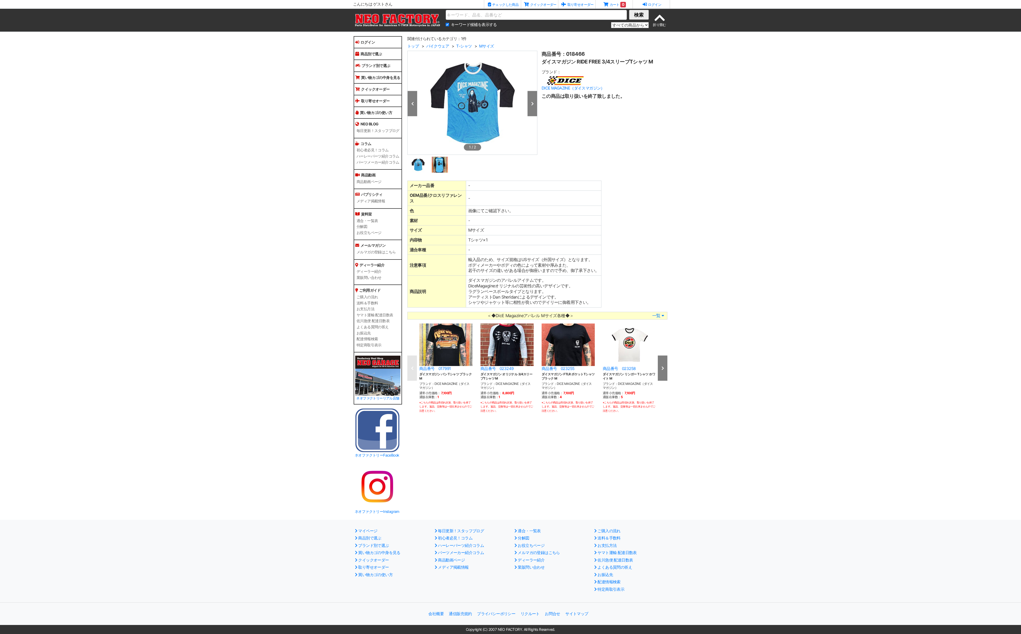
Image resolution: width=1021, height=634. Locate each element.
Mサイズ (486, 46)
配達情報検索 (367, 339)
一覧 (656, 315)
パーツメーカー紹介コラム (378, 162)
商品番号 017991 (435, 368)
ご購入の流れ (367, 297)
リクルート (530, 613)
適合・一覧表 (367, 221)
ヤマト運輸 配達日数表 (375, 315)
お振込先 (364, 333)
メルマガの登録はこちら (376, 252)
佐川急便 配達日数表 (373, 321)
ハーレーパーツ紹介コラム (378, 156)
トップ (413, 46)
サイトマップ (576, 613)
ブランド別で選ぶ (376, 65)
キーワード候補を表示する (474, 24)
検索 (639, 15)
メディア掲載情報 (371, 201)
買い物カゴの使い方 (376, 112)
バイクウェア (437, 46)
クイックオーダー (375, 89)
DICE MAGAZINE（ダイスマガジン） (573, 88)
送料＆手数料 (367, 303)
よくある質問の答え (373, 327)
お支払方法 (365, 309)
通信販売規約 (460, 613)
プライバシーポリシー (496, 613)
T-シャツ (464, 46)
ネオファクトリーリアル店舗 (377, 398)
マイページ (367, 530)
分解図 (362, 226)
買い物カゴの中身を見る (380, 77)
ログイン (368, 42)
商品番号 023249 (496, 368)
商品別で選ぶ (371, 54)
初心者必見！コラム (373, 150)
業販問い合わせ (369, 277)
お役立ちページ (369, 233)
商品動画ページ (369, 182)
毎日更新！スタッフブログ (378, 131)
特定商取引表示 (369, 345)
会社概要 (436, 613)
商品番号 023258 (619, 368)
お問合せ (552, 613)
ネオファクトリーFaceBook (377, 455)
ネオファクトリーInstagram (377, 511)
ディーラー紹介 (369, 271)
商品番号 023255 (558, 368)
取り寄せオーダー (375, 101)
